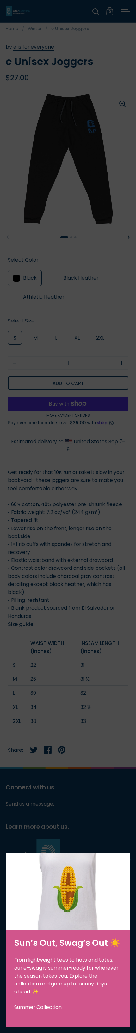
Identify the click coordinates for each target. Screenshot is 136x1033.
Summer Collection (38, 1007)
